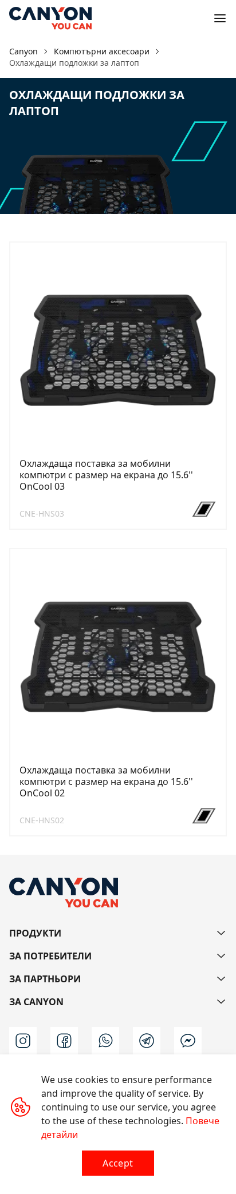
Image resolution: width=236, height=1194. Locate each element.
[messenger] (188, 1040)
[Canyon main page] (50, 18)
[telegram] (146, 1040)
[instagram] (23, 1040)
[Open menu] (220, 18)
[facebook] (64, 1040)
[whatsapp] (105, 1040)
